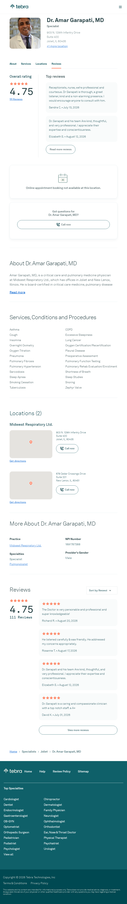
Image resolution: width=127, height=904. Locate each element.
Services (26, 64)
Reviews (56, 64)
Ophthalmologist (54, 821)
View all (8, 854)
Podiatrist (10, 843)
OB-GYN (9, 821)
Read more (17, 292)
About (13, 64)
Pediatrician (11, 837)
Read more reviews (61, 149)
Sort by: (98, 590)
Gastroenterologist (16, 815)
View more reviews (78, 730)
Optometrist (11, 826)
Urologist (49, 848)
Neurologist (51, 815)
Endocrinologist (14, 810)
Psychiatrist (51, 843)
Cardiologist (11, 799)
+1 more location (57, 46)
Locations (41, 64)
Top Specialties (13, 788)
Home (13, 751)
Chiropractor (52, 799)
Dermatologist (53, 804)
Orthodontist (52, 826)
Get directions (18, 461)
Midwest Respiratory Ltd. (26, 545)
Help (42, 771)
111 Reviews (16, 99)
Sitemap (83, 771)
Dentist (8, 804)
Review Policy (61, 771)
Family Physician (54, 810)
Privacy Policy (39, 883)
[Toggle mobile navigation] (120, 7)
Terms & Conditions (15, 883)
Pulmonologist (19, 564)
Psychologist (12, 848)
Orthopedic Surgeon (16, 832)
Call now (66, 224)
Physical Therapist (55, 837)
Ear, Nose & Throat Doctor (60, 832)
